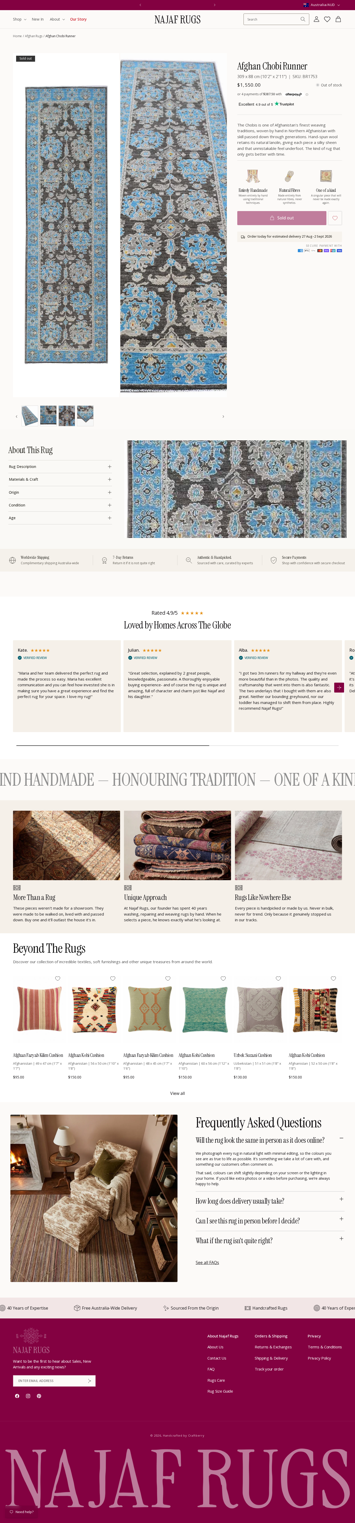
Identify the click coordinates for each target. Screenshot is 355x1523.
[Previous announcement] (140, 5)
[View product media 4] (48, 415)
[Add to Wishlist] (335, 218)
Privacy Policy (319, 1358)
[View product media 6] (85, 415)
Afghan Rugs (33, 36)
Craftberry (196, 1435)
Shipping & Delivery (271, 1358)
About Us (215, 1346)
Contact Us (216, 1358)
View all (177, 1093)
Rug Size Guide (220, 1391)
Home (17, 36)
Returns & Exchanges (273, 1346)
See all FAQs (207, 1262)
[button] (19, 19)
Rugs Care (216, 1380)
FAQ (211, 1369)
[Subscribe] (89, 1381)
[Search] (303, 19)
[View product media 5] (66, 415)
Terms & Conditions (325, 1346)
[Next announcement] (214, 5)
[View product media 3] (30, 415)
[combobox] (274, 19)
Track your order (269, 1369)
